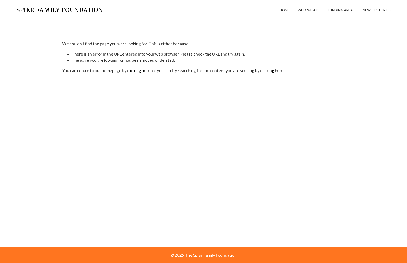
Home (285, 10)
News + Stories (377, 10)
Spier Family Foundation (59, 10)
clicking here (139, 70)
